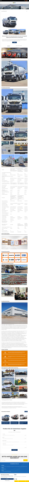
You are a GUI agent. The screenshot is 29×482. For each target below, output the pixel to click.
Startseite (10, 7)
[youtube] (14, 479)
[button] (25, 411)
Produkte (13, 7)
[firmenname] (14, 3)
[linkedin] (16, 479)
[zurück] (2, 32)
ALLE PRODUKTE (4, 11)
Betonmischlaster (18, 7)
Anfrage (14, 42)
